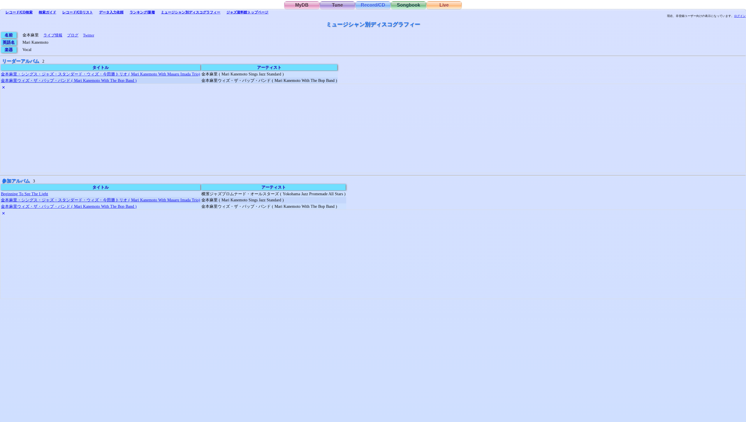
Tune (337, 5)
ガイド (47, 12)
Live (444, 5)
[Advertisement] (175, 132)
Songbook (408, 5)
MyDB (302, 5)
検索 (19, 12)
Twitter (88, 35)
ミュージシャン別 (190, 12)
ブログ (72, 35)
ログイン (740, 16)
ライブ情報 (52, 35)
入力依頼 (111, 12)
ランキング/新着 (142, 12)
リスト (77, 12)
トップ (247, 12)
